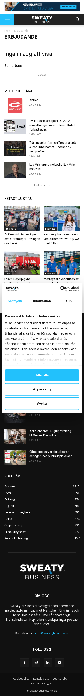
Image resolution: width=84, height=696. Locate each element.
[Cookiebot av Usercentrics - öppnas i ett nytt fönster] (60, 289)
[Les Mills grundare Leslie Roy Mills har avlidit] (15, 170)
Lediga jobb (60, 678)
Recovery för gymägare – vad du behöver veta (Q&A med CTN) (61, 239)
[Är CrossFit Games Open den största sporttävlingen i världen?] (22, 218)
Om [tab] (69, 301)
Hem (7, 30)
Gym (8, 273)
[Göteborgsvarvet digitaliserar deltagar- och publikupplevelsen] (15, 457)
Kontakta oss (41, 678)
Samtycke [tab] (15, 301)
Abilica (33, 100)
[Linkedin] (48, 662)
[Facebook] (24, 662)
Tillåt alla (42, 375)
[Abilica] (15, 105)
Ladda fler (40, 185)
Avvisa (42, 403)
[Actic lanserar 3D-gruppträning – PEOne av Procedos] (15, 436)
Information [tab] (42, 301)
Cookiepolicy (21, 678)
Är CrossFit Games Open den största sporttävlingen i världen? (22, 239)
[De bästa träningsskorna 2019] (15, 415)
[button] (7, 19)
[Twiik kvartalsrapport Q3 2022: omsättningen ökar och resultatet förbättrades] (15, 126)
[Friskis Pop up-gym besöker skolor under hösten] (22, 263)
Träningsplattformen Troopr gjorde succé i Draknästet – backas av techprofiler (53, 147)
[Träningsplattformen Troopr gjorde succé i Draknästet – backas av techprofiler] (15, 148)
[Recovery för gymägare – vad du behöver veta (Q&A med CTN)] (62, 218)
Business (11, 228)
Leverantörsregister (42, 683)
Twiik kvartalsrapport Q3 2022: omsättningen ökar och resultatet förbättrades (52, 125)
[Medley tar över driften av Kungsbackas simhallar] (62, 263)
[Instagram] (36, 662)
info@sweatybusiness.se (52, 633)
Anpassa (39, 389)
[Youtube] (59, 662)
